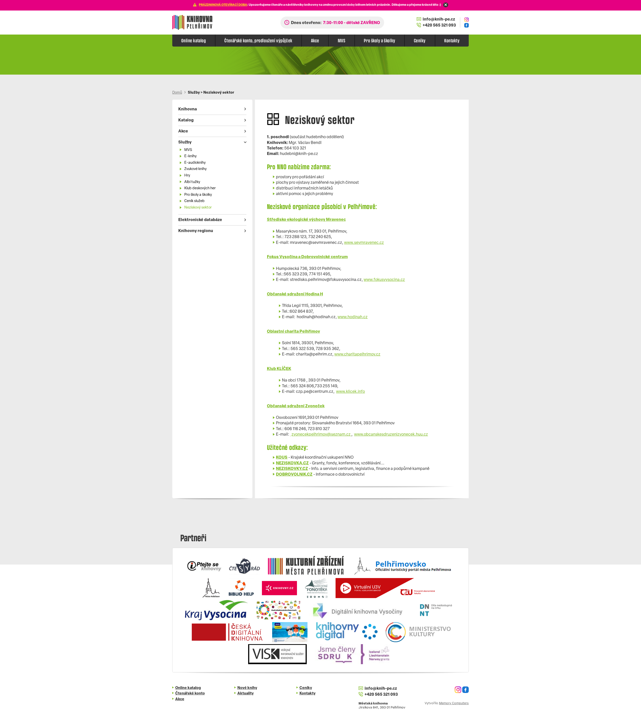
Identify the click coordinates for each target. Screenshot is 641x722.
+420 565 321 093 (439, 26)
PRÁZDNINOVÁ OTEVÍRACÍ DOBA (223, 5)
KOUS (281, 458)
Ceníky (420, 40)
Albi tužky (192, 182)
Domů (177, 93)
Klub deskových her (200, 188)
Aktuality (245, 693)
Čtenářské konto (190, 693)
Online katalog (193, 40)
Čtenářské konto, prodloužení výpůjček (258, 40)
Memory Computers (454, 703)
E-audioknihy (195, 163)
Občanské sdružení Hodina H (295, 294)
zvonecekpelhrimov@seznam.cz (321, 435)
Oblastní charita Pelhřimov (293, 332)
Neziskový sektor (198, 208)
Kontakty (452, 40)
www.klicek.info (350, 392)
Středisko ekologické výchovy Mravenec (306, 220)
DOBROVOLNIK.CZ (294, 475)
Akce (315, 40)
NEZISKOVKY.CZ (292, 469)
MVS (342, 40)
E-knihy (190, 156)
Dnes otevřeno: (335, 23)
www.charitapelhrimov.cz (357, 354)
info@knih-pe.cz (439, 20)
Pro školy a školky (379, 40)
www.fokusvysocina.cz (384, 280)
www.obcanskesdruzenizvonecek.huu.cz (391, 435)
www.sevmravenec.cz (364, 243)
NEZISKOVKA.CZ (292, 463)
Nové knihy (247, 688)
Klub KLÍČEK (279, 369)
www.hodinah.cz (353, 317)
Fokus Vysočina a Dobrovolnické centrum (307, 257)
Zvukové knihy (195, 169)
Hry (187, 175)
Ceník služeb (194, 201)
